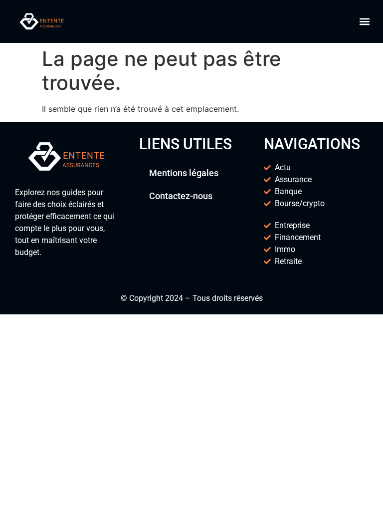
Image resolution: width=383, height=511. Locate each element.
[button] (365, 21)
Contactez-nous (180, 196)
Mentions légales (183, 173)
